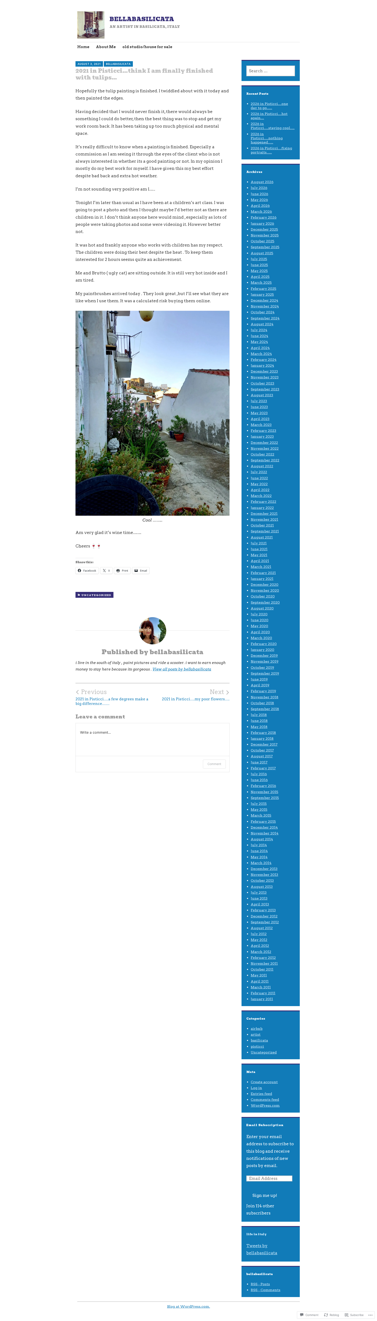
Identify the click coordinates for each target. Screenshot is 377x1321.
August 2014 (262, 839)
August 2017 (262, 756)
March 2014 (261, 863)
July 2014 (259, 845)
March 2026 (261, 211)
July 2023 (259, 401)
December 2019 (264, 656)
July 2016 (259, 774)
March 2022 (261, 496)
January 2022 (262, 508)
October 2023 (262, 383)
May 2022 (259, 484)
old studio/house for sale (147, 47)
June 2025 (259, 265)
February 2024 (263, 360)
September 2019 (265, 673)
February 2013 (263, 910)
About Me (106, 47)
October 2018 (262, 703)
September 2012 (265, 922)
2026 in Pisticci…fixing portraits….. (271, 150)
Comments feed (265, 1100)
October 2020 (263, 596)
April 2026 (260, 206)
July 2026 (259, 188)
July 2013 (259, 892)
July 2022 (259, 472)
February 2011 (263, 993)
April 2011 (260, 981)
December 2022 (264, 443)
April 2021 (260, 561)
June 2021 (259, 549)
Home (83, 47)
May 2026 (259, 200)
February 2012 (263, 958)
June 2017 (259, 762)
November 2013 (264, 875)
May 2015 (259, 809)
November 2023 (265, 377)
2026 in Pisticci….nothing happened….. (267, 138)
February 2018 (263, 733)
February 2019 (263, 691)
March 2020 (261, 638)
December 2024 (264, 300)
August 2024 (262, 324)
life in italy (256, 1234)
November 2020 (265, 590)
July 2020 (259, 614)
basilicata (259, 1040)
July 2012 (259, 934)
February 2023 (263, 431)
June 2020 (259, 620)
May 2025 (259, 271)
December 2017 (264, 744)
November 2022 (265, 448)
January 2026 (262, 223)
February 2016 (263, 786)
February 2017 (263, 768)
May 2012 (259, 940)
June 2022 (259, 478)
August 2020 (262, 608)
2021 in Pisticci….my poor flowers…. (196, 694)
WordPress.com (265, 1105)
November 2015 (264, 792)
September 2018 (265, 709)
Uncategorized (96, 595)
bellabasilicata (118, 64)
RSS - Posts (260, 1284)
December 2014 (264, 827)
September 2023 (265, 389)
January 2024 (262, 365)
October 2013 (262, 880)
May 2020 (259, 626)
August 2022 (262, 466)
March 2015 (261, 815)
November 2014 (264, 833)
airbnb (256, 1029)
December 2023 (264, 371)
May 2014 (259, 857)
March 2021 (261, 567)
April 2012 (260, 946)
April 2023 (260, 419)
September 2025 (265, 247)
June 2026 (259, 194)
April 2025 (260, 277)
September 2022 (265, 460)
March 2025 (261, 282)
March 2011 (261, 987)
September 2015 (265, 798)
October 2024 (262, 312)
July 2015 (259, 804)
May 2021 (259, 555)
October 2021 (262, 525)
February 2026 (263, 217)
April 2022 (260, 490)
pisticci (257, 1046)
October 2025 (262, 241)
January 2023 (262, 436)
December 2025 (264, 229)
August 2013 (262, 887)
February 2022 (263, 502)
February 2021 (263, 573)
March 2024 (261, 354)
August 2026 (262, 182)
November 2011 (264, 963)
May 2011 (259, 975)
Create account (264, 1082)
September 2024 (265, 318)
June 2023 (259, 407)
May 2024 (259, 342)
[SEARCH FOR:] (270, 71)
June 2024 (259, 336)
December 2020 (264, 585)
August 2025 (262, 253)
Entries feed (261, 1094)
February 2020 (264, 644)
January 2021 (262, 579)
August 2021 (262, 537)
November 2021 (264, 519)
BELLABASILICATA (142, 19)
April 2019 (260, 685)
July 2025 (259, 259)
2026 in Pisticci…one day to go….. (269, 106)
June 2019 (259, 679)
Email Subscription (264, 1125)
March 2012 (261, 952)
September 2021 (265, 531)
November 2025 (265, 235)
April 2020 (260, 632)
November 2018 (264, 697)
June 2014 (259, 851)
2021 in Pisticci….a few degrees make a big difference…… (111, 697)
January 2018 (262, 739)
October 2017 (262, 750)
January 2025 (262, 294)
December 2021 (264, 514)
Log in (256, 1088)
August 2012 (262, 928)
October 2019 (262, 668)
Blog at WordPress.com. (188, 1306)
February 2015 (263, 821)
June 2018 (259, 721)
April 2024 (260, 348)
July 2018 (259, 715)
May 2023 (259, 413)
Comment (214, 764)
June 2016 (259, 780)
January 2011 (262, 999)
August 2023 (262, 395)
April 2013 (260, 904)
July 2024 (259, 330)
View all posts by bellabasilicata (182, 669)
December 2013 (264, 869)
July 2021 (259, 543)
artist (255, 1034)
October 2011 (262, 969)
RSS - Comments (265, 1290)
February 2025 (263, 289)
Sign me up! (264, 1195)
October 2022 (262, 454)
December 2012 (264, 916)
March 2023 (261, 425)
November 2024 (265, 306)
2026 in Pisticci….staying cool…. (273, 126)
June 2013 (259, 898)
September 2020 (265, 602)
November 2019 (264, 661)
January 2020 (262, 650)
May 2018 (259, 727)
